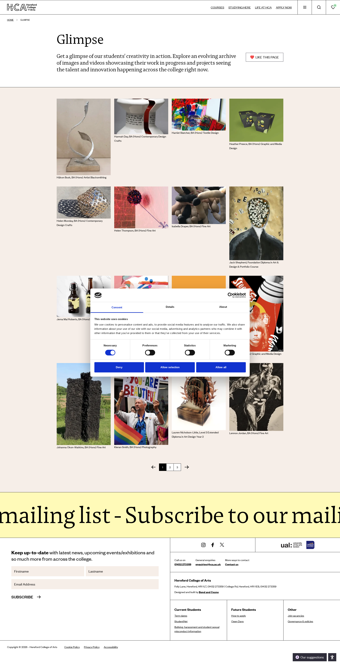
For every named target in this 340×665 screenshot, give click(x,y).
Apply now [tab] (284, 7)
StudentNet (181, 621)
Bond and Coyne (209, 592)
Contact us (231, 564)
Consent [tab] (117, 307)
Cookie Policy (72, 647)
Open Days (237, 621)
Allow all (221, 367)
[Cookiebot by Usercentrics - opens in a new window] (230, 295)
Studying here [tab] (239, 7)
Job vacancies (296, 615)
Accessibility (111, 647)
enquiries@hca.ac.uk (208, 564)
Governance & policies (300, 621)
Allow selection (170, 367)
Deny (119, 367)
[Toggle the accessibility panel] (332, 657)
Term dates (180, 615)
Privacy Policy (92, 647)
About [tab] (223, 306)
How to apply (238, 615)
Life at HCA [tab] (263, 7)
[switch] (150, 352)
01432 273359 (182, 564)
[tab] (305, 7)
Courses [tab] (217, 7)
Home (10, 19)
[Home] (22, 7)
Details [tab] (170, 306)
